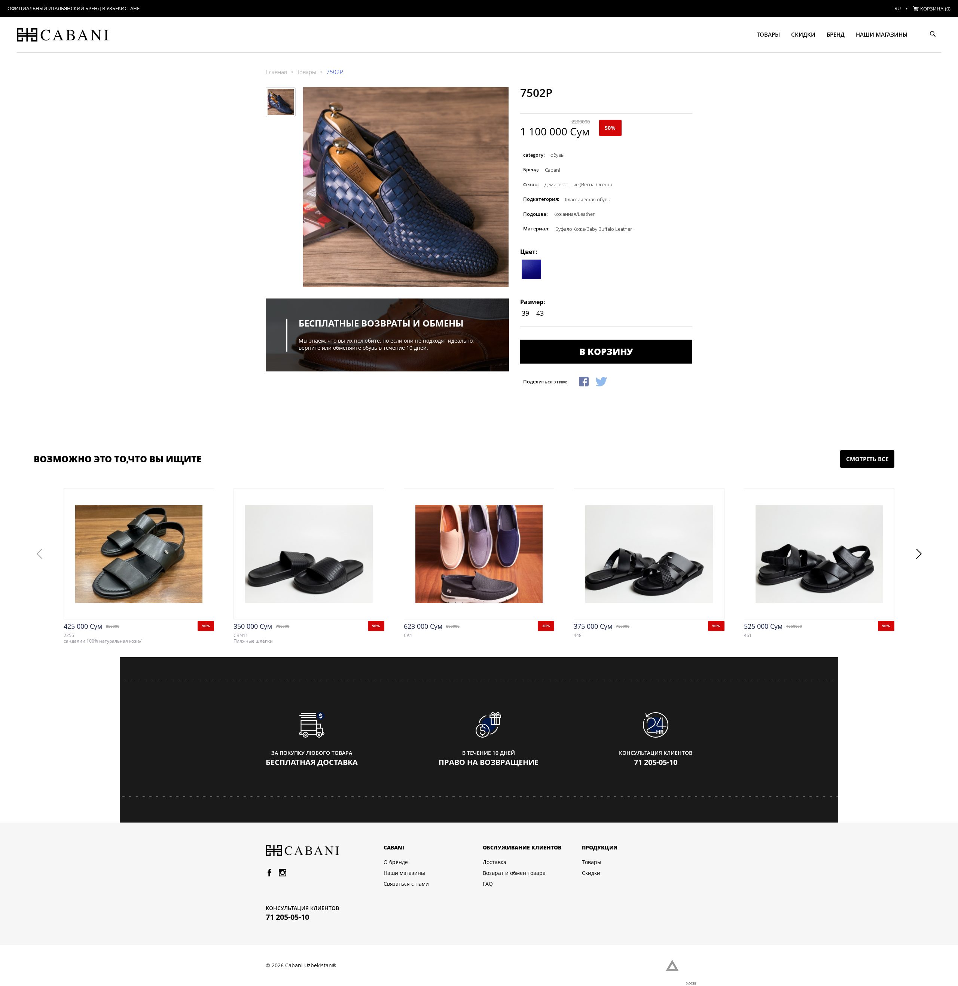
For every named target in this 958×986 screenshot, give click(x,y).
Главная (276, 72)
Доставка (494, 862)
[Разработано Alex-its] (679, 965)
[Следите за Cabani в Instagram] (282, 874)
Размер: (532, 302)
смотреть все (867, 459)
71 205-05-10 (655, 762)
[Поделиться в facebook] (584, 381)
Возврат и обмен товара (514, 873)
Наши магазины (881, 34)
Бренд (836, 34)
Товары (768, 34)
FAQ (488, 884)
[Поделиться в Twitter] (601, 381)
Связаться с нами (406, 884)
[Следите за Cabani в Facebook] (269, 874)
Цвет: (528, 252)
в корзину (606, 351)
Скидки (803, 34)
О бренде (396, 862)
